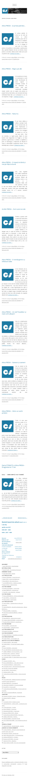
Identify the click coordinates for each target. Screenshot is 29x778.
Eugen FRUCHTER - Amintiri (9, 573)
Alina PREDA (14, 57)
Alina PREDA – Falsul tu (10, 114)
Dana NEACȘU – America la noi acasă (11, 618)
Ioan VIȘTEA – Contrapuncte (9, 597)
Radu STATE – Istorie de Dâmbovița (11, 579)
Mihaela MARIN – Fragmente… (10, 610)
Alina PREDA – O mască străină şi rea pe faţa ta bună (14, 163)
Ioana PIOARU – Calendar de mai (11, 627)
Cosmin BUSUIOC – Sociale (9, 707)
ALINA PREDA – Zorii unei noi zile (13, 209)
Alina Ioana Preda (10, 506)
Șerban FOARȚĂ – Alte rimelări (10, 642)
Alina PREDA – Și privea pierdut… (13, 26)
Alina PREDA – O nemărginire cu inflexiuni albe (13, 261)
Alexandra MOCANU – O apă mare (11, 711)
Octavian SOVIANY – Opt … (9, 661)
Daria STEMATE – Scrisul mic (9, 709)
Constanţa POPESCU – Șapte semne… (12, 664)
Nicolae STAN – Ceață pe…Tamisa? (11, 653)
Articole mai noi (22, 518)
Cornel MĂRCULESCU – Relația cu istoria (12, 583)
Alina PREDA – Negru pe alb (12, 69)
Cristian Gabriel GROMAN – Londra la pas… (13, 620)
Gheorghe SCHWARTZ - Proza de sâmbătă (13, 685)
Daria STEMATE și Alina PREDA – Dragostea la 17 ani (13, 466)
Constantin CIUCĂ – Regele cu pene (11, 702)
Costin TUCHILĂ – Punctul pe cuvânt (11, 655)
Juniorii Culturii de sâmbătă (14, 102)
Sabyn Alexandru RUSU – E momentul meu (13, 735)
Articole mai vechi (7, 518)
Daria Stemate (18, 506)
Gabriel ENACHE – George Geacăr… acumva (13, 726)
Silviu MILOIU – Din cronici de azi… (11, 581)
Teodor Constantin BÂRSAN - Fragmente (12, 692)
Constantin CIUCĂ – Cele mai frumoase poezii (14, 666)
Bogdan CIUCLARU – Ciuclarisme (10, 631)
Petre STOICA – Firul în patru (9, 599)
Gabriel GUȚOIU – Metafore (9, 741)
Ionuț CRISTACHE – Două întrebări (10, 566)
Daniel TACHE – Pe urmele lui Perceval (12, 570)
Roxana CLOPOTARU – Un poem (10, 739)
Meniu (14, 4)
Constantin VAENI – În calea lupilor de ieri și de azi (14, 657)
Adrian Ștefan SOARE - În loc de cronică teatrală (14, 742)
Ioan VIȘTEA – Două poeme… (10, 670)
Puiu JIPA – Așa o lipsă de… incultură (11, 592)
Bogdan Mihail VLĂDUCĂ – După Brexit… (12, 622)
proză (9, 59)
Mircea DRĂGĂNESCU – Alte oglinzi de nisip (13, 663)
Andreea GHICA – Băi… (8, 672)
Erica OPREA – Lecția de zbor (10, 625)
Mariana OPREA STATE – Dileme (10, 713)
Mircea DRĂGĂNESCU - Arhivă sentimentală (13, 596)
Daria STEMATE (21, 504)
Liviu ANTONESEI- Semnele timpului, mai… (13, 650)
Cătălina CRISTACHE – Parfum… (10, 716)
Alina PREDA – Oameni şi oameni (13, 362)
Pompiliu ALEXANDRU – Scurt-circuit (11, 588)
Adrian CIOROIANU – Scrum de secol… (11, 577)
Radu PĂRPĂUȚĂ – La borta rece (10, 590)
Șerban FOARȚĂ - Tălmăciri (9, 698)
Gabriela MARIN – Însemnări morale (11, 718)
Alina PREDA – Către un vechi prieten (12, 412)
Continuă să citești (15, 53)
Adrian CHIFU (19, 542)
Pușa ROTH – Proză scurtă (9, 687)
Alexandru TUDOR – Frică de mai (10, 733)
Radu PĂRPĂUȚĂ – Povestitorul (10, 683)
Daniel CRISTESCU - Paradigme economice (13, 635)
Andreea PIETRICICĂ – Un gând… (10, 737)
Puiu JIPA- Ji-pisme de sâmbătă (10, 668)
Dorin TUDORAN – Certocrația (10, 648)
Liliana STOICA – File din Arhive (10, 584)
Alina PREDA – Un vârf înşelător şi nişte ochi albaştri (14, 313)
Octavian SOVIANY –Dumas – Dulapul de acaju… (14, 696)
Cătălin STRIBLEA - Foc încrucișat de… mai (12, 651)
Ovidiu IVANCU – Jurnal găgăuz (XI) (11, 638)
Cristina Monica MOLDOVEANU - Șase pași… (13, 715)
